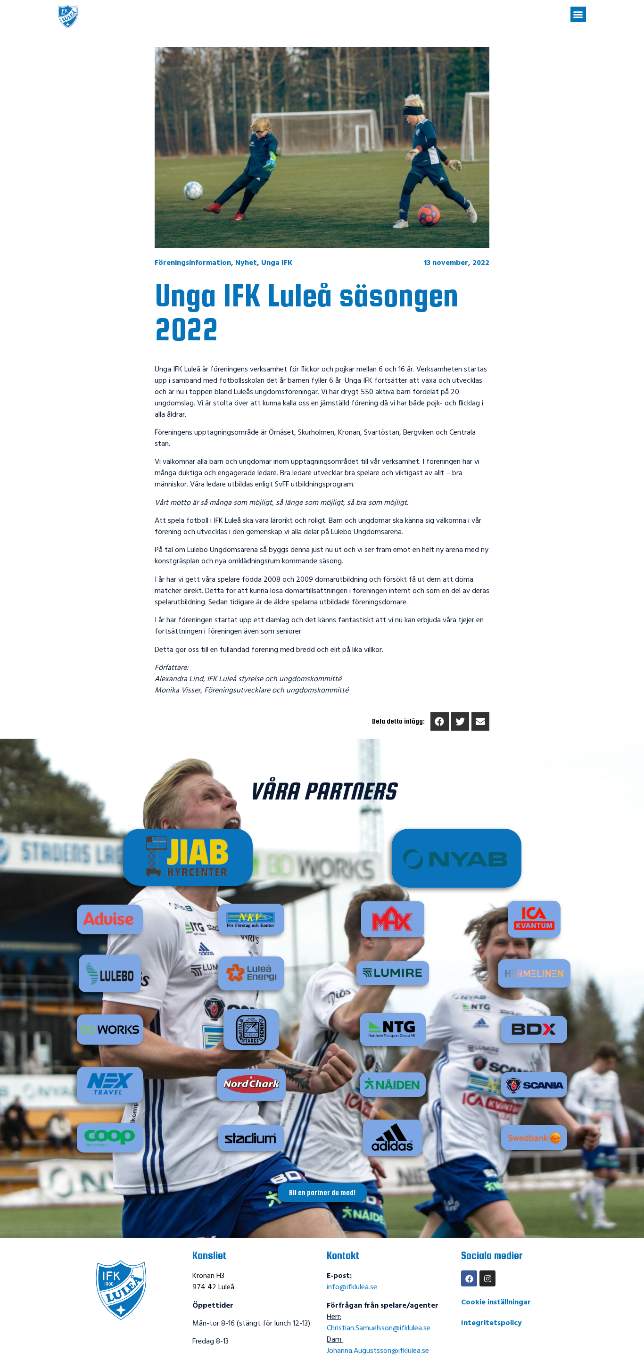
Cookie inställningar (496, 1302)
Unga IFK (277, 263)
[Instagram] (487, 1278)
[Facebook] (469, 1278)
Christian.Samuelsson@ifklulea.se (378, 1328)
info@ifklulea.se (352, 1287)
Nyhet (246, 263)
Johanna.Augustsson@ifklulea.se (378, 1351)
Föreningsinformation (193, 263)
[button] (578, 14)
